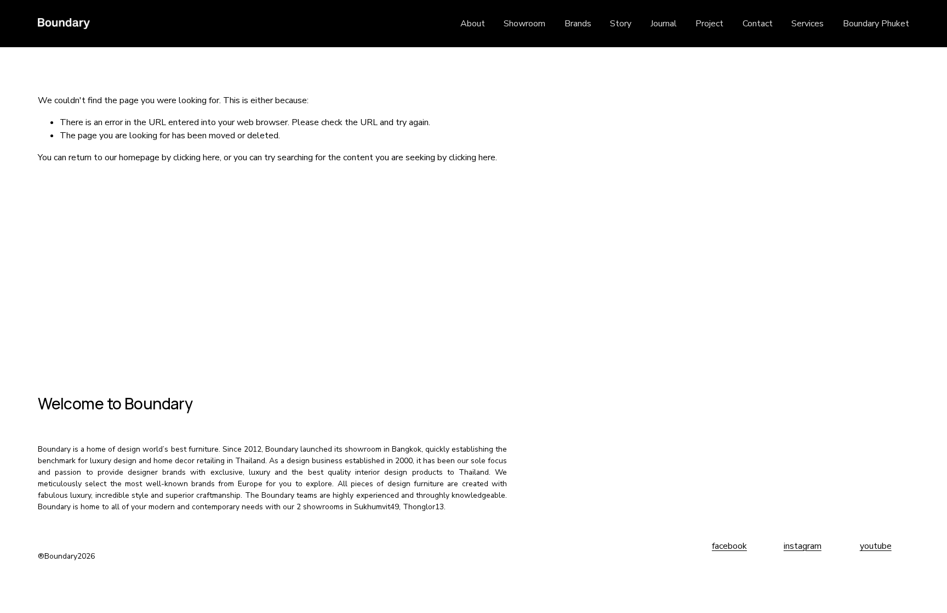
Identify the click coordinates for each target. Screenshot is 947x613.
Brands (577, 24)
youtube (876, 546)
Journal (664, 24)
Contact (758, 24)
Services (807, 24)
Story (620, 24)
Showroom (524, 24)
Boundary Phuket (876, 24)
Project (709, 24)
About (472, 24)
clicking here (196, 157)
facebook (729, 546)
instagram (803, 546)
